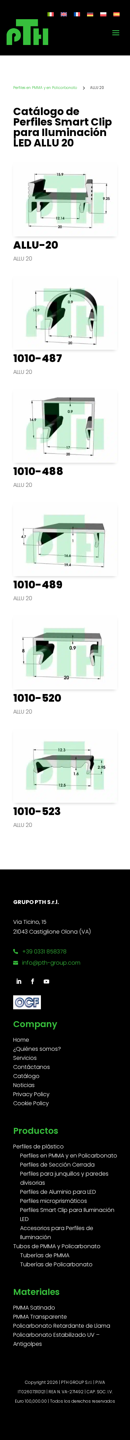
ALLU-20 (35, 245)
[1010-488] (65, 426)
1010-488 (38, 471)
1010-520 (37, 698)
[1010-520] (65, 652)
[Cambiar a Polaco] (103, 14)
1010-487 (37, 358)
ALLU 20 (22, 259)
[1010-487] (65, 313)
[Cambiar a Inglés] (63, 14)
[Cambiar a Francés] (77, 14)
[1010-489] (65, 539)
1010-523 (37, 811)
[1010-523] (65, 766)
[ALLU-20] (65, 199)
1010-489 (37, 584)
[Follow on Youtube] (46, 981)
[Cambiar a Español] (116, 14)
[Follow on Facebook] (32, 981)
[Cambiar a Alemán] (90, 14)
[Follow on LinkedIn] (18, 981)
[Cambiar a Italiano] (50, 14)
